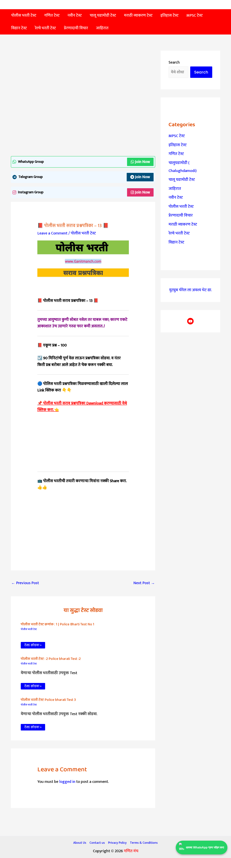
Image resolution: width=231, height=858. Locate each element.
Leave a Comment (52, 233)
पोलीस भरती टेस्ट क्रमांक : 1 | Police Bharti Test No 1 (57, 624)
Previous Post (25, 583)
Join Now (142, 161)
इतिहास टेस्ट (178, 145)
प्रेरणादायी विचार (181, 215)
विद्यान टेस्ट (176, 242)
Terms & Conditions (144, 843)
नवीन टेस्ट (176, 197)
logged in (67, 781)
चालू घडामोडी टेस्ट (182, 179)
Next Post (144, 583)
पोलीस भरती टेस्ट (83, 233)
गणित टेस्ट (176, 153)
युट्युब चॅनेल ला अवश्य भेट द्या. (190, 290)
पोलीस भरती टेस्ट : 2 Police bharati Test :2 (51, 659)
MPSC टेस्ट (177, 136)
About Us (79, 843)
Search (174, 62)
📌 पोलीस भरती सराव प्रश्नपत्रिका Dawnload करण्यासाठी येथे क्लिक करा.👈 (82, 406)
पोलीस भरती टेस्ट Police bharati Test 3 (48, 700)
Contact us (97, 843)
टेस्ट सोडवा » (33, 645)
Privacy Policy (117, 843)
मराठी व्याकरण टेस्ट (183, 224)
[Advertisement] (83, 77)
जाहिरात (175, 188)
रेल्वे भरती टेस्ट (179, 233)
